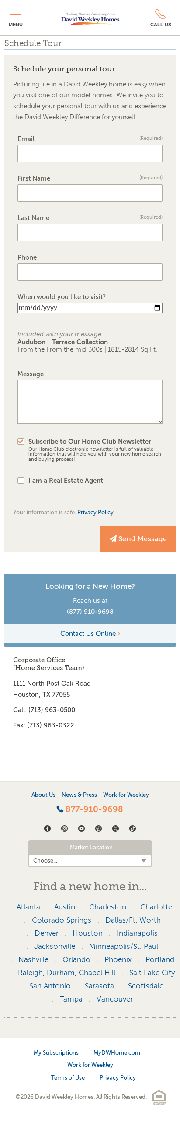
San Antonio (50, 986)
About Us (43, 794)
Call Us (160, 24)
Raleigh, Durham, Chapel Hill (66, 973)
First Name (90, 178)
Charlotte (156, 907)
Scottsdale (145, 986)
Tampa (71, 999)
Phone (27, 257)
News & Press (79, 794)
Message (30, 374)
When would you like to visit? (61, 297)
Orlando (76, 959)
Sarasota (99, 986)
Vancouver (115, 999)
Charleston (107, 907)
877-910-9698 (93, 809)
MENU (16, 24)
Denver (47, 933)
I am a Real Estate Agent (65, 480)
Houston (88, 933)
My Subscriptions (56, 1052)
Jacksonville (54, 946)
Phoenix (118, 959)
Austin (64, 907)
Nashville (33, 959)
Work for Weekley (126, 794)
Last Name (90, 218)
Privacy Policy (95, 512)
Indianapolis (137, 933)
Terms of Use (68, 1077)
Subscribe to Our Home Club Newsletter (94, 450)
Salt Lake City (152, 973)
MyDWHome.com (116, 1052)
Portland (159, 959)
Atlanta (28, 907)
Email (90, 139)
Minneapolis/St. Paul (123, 946)
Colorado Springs (61, 920)
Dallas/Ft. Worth (133, 920)
